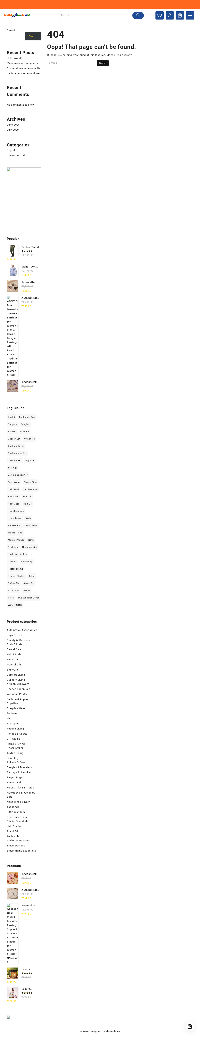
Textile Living (15, 753)
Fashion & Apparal (18, 699)
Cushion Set (14, 460)
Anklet (11, 417)
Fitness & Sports (17, 733)
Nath (31, 540)
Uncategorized (16, 155)
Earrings (12, 467)
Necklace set (29, 547)
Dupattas (12, 703)
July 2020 (13, 129)
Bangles (25, 424)
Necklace (13, 547)
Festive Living (15, 728)
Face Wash (14, 482)
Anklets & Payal (16, 762)
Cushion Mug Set (17, 453)
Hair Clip (27, 496)
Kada (28, 518)
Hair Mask (14, 504)
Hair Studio (14, 826)
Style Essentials (17, 817)
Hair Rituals (14, 654)
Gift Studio (13, 738)
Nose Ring (26, 561)
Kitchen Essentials (18, 689)
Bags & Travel (15, 635)
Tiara (11, 598)
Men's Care (13, 659)
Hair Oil (27, 504)
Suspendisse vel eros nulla (23, 68)
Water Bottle (15, 605)
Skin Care (13, 590)
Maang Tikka (15, 532)
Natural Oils (14, 664)
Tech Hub (13, 836)
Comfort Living (16, 674)
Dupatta (29, 460)
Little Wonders (16, 812)
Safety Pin (14, 583)
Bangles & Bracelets (19, 767)
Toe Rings (13, 806)
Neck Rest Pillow (17, 554)
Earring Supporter (18, 475)
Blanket (12, 431)
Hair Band (13, 489)
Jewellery (13, 758)
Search (11, 30)
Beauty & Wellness (18, 640)
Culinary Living (16, 679)
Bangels (12, 424)
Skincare (12, 669)
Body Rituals (14, 644)
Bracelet (25, 431)
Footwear (12, 713)
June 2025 (13, 124)
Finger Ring (30, 482)
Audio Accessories (18, 840)
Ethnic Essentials (18, 821)
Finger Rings (14, 777)
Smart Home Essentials (21, 850)
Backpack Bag (27, 417)
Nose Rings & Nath (18, 801)
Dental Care (14, 649)
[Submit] (138, 15)
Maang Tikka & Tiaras (20, 787)
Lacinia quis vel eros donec (24, 73)
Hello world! (14, 58)
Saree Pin (28, 583)
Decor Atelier (15, 747)
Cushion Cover (16, 446)
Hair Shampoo (16, 511)
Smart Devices (16, 845)
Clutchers (29, 439)
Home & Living (16, 743)
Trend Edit (13, 831)
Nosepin (12, 561)
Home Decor (15, 518)
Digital (11, 150)
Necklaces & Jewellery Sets (21, 794)
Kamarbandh (31, 525)
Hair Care (13, 496)
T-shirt (26, 590)
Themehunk (113, 1031)
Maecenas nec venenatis (22, 63)
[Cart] (180, 15)
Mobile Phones (16, 540)
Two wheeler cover (28, 598)
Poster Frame (15, 569)
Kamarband (14, 525)
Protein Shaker (16, 576)
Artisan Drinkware (18, 683)
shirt (9, 718)
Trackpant (13, 723)
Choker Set (14, 439)
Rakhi (32, 576)
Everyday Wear (16, 708)
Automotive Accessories (22, 630)
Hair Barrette (30, 489)
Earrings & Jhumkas (19, 772)
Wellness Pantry (17, 694)
